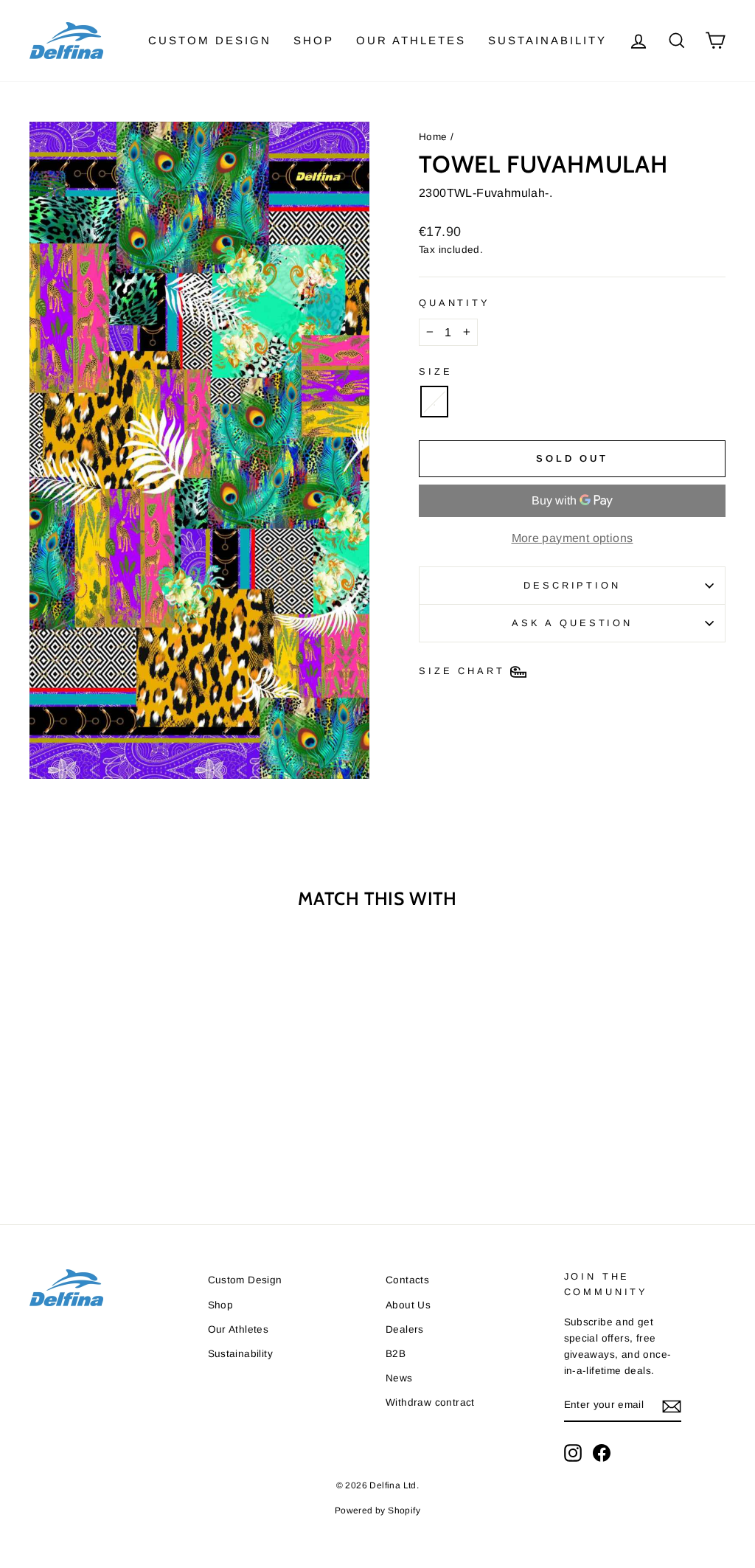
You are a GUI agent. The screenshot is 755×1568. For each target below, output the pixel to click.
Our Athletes (411, 40)
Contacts (407, 1280)
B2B (396, 1353)
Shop (313, 40)
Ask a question (572, 622)
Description (571, 585)
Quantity (454, 302)
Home (433, 136)
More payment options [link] (572, 538)
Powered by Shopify (377, 1510)
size (435, 371)
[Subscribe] (671, 1405)
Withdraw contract (430, 1402)
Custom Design (209, 40)
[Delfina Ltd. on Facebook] (601, 1453)
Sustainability (547, 40)
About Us (408, 1305)
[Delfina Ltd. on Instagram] (573, 1453)
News (399, 1378)
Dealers (405, 1329)
